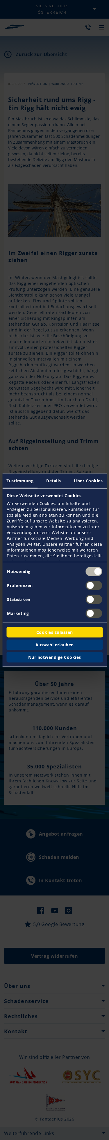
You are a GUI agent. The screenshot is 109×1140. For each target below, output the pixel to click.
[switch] (93, 585)
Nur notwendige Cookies (54, 657)
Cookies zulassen (54, 632)
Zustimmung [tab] (19, 480)
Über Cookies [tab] (88, 480)
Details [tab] (53, 480)
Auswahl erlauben (54, 644)
